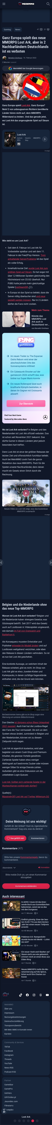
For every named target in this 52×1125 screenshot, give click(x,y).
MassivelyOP (8, 796)
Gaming (7, 29)
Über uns (8, 1009)
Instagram (9, 1055)
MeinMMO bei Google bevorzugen (28, 68)
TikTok (7, 1047)
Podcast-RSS (10, 1072)
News (17, 29)
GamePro (8, 1089)
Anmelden (45, 867)
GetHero (8, 1093)
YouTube (8, 1063)
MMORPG (36, 138)
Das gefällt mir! (17, 838)
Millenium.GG (42, 796)
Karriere (7, 1034)
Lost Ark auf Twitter (25, 796)
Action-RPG (20, 139)
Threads (8, 1059)
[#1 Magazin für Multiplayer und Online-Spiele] (26, 4)
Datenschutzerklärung (14, 1021)
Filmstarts (8, 1105)
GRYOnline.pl (10, 1097)
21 (45, 29)
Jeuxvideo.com (11, 1101)
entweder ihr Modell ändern (25, 645)
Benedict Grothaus (15, 58)
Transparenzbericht (12, 1025)
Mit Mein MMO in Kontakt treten (18, 1030)
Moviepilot (8, 1110)
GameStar (8, 1085)
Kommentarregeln (29, 857)
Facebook (8, 1051)
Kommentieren (38, 838)
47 (38, 29)
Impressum (9, 1013)
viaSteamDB (22, 287)
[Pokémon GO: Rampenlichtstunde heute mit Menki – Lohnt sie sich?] (11, 941)
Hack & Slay (27, 139)
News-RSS (8, 1068)
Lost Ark (25, 105)
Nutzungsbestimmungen (15, 1017)
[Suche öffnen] (48, 4)
